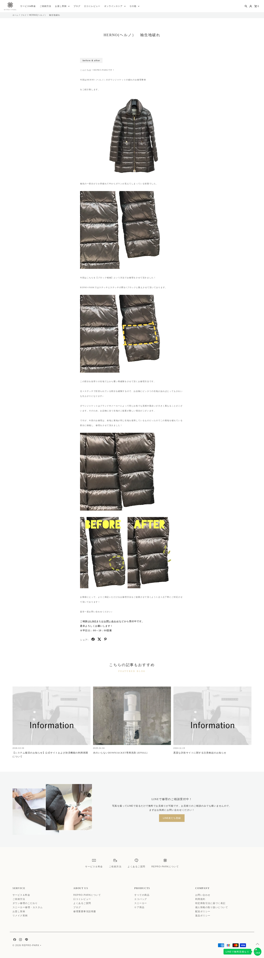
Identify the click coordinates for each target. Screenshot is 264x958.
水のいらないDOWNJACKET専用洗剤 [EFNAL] (120, 753)
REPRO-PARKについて (87, 895)
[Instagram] (20, 940)
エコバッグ (140, 899)
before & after (91, 60)
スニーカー (140, 903)
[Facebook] (14, 940)
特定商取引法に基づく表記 (210, 903)
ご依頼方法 (45, 6)
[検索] (246, 6)
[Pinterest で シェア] (105, 640)
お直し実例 (60, 6)
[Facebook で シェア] (93, 640)
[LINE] (26, 940)
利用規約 (200, 899)
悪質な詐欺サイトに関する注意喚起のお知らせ (199, 753)
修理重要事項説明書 (84, 911)
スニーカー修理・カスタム (28, 907)
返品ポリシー (202, 915)
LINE (93, 621)
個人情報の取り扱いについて (211, 907)
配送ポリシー (202, 911)
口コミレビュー (92, 6)
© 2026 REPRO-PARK (26, 945)
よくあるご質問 (82, 903)
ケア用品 (139, 907)
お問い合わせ (111, 621)
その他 (132, 6)
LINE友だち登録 (172, 818)
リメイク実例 (20, 915)
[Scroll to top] (257, 943)
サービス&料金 (28, 6)
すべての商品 (141, 895)
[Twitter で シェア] (99, 640)
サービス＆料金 (21, 895)
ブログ (76, 6)
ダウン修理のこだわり (25, 903)
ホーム (15, 15)
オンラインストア (113, 6)
